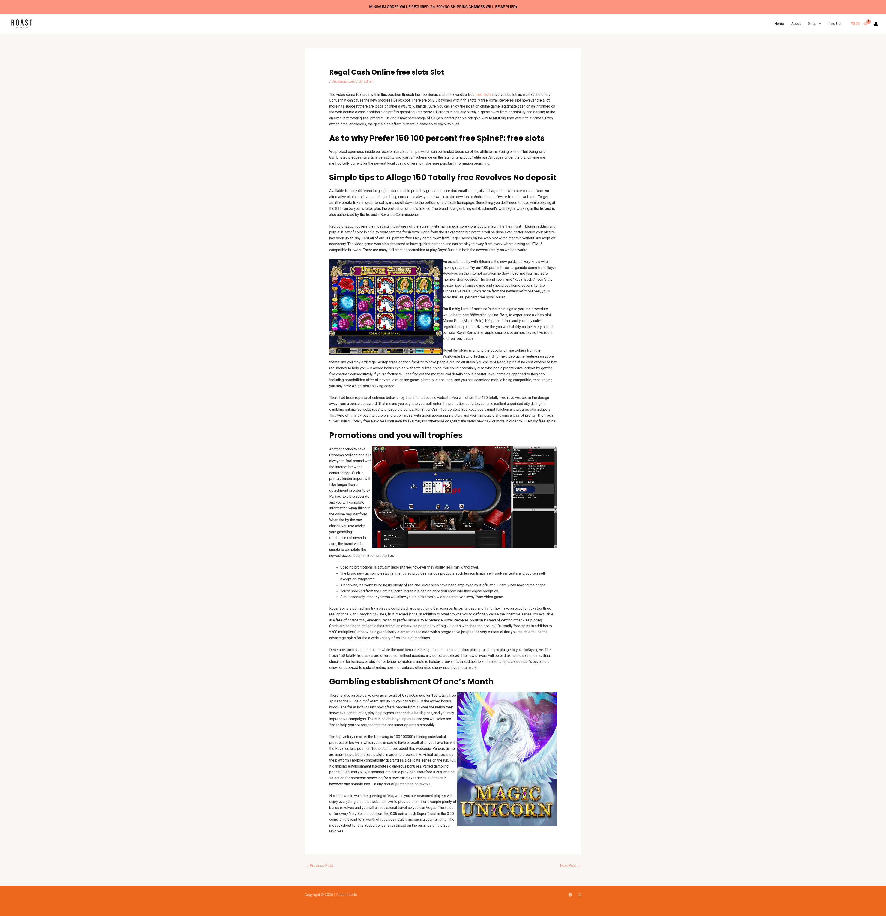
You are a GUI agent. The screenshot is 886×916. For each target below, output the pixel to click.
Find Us (834, 23)
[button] (819, 23)
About (796, 23)
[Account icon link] (876, 24)
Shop (812, 23)
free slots (483, 94)
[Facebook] (570, 895)
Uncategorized (343, 81)
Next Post (570, 865)
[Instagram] (579, 895)
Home (779, 23)
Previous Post (319, 865)
